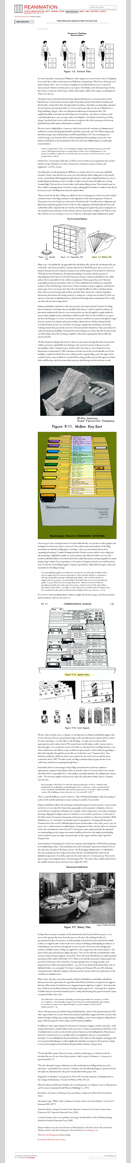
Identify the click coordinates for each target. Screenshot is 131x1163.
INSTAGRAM (31, 1157)
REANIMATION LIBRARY (40, 9)
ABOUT (47, 11)
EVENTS (81, 11)
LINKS (87, 11)
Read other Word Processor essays (52, 1139)
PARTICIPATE (94, 11)
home (16, 16)
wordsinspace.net (91, 1130)
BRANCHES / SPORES (58, 11)
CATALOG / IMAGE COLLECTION (34, 11)
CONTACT (103, 11)
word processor (24, 16)
